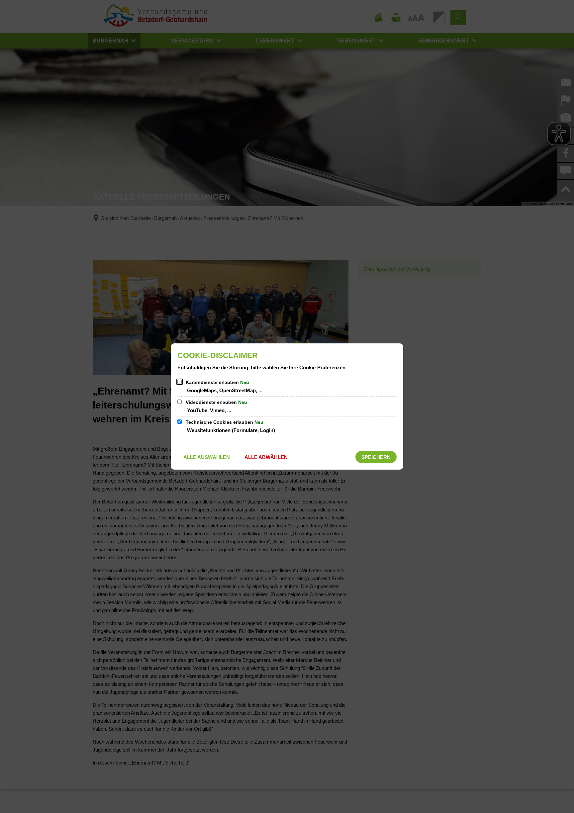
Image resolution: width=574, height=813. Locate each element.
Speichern (376, 457)
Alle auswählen (206, 457)
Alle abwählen (266, 457)
